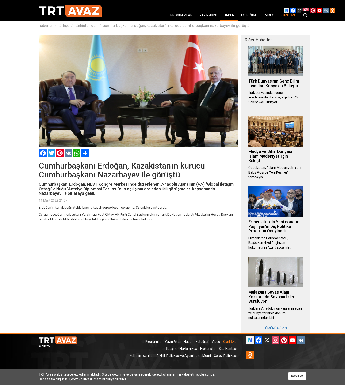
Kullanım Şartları (141, 356)
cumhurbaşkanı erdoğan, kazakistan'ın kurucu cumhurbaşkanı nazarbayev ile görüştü (176, 25)
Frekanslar (208, 349)
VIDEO (269, 15)
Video (216, 341)
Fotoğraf (202, 341)
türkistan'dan (86, 25)
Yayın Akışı (173, 341)
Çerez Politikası (225, 356)
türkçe (63, 25)
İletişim (171, 349)
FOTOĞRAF (249, 15)
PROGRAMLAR (181, 15)
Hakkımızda (188, 349)
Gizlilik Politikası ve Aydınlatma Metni (184, 356)
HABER (229, 15)
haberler (46, 25)
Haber (188, 341)
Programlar (153, 341)
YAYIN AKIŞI (208, 15)
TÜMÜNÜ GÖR (273, 328)
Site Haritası (228, 349)
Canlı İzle (230, 341)
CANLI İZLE (289, 15)
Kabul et (297, 376)
